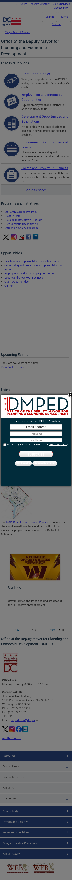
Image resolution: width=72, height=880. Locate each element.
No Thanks (23, 463)
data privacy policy (58, 444)
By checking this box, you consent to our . (38, 444)
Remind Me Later (44, 463)
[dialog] (36, 440)
